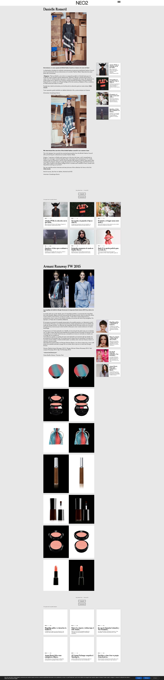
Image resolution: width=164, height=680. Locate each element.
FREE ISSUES (47, 169)
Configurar (155, 678)
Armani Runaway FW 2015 (62, 266)
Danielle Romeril (55, 9)
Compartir (82, 194)
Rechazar (147, 678)
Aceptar (138, 678)
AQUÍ (16, 678)
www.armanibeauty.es (50, 352)
